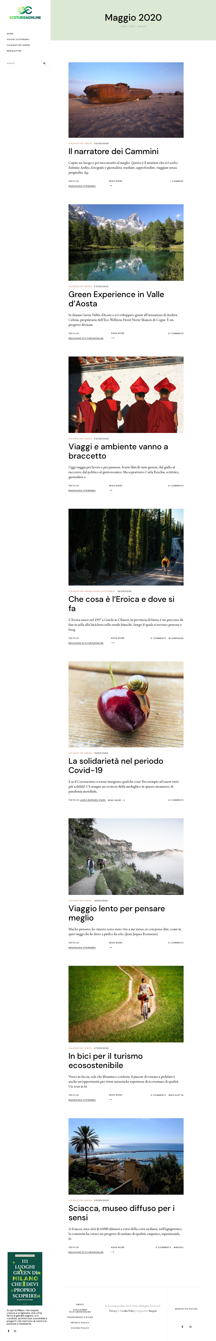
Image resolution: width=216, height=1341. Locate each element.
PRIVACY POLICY (80, 1322)
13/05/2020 (101, 900)
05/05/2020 (101, 1200)
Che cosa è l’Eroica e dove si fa (121, 604)
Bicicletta (177, 1095)
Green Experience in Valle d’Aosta (116, 299)
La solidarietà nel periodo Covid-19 (116, 765)
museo (180, 1247)
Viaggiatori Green (80, 143)
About (80, 1304)
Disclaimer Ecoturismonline (80, 1310)
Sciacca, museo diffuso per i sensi (122, 1213)
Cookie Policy (80, 1328)
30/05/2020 (101, 143)
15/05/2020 (101, 753)
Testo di (87, 800)
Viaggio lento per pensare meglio (117, 913)
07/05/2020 (101, 1048)
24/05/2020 (101, 438)
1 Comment (177, 181)
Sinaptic (153, 1311)
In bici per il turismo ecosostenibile (106, 1061)
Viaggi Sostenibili (103, 591)
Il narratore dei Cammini (114, 151)
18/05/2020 (125, 591)
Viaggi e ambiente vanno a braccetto (118, 451)
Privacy (113, 1311)
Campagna (177, 638)
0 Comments (176, 333)
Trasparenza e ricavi (80, 1317)
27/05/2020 (101, 286)
